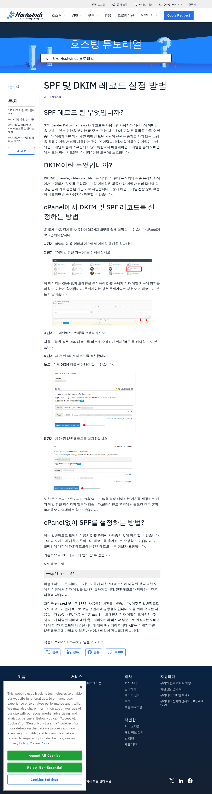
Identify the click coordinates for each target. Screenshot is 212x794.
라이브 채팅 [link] (145, 4)
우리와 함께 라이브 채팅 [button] (175, 683)
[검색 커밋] (46, 58)
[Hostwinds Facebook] (188, 781)
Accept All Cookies (44, 755)
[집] (24, 16)
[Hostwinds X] (169, 781)
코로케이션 (126, 15)
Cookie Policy (40, 743)
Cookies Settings (45, 779)
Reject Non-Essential (45, 767)
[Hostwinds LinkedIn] (178, 781)
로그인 (101, 4)
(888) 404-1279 (173, 4)
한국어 (192, 4)
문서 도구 (122, 4)
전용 (108, 15)
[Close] (81, 686)
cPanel (56, 97)
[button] (179, 15)
